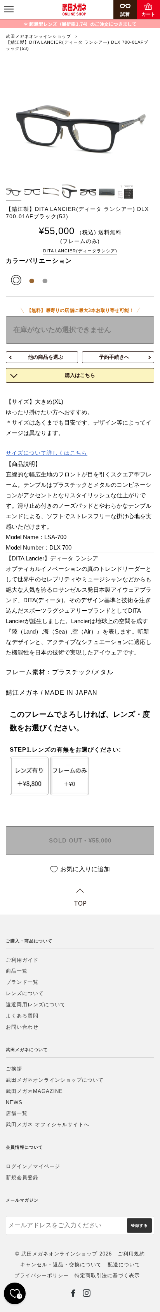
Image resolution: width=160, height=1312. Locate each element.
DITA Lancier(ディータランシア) (80, 250)
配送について (124, 1264)
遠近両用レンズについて (36, 1004)
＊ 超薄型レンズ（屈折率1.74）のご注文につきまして (80, 24)
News (14, 1102)
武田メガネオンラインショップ (38, 36)
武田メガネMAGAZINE (34, 1091)
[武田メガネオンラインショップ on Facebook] (73, 1294)
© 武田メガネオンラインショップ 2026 (63, 1254)
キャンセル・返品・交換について (61, 1264)
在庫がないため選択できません (62, 330)
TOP (80, 903)
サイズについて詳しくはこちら (46, 453)
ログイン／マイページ (33, 1166)
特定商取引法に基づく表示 (107, 1275)
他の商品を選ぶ (45, 357)
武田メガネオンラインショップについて (55, 1080)
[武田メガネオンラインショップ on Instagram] (87, 1294)
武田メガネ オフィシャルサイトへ (47, 1124)
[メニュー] (9, 9)
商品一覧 (17, 971)
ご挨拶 (14, 1069)
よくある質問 (22, 1016)
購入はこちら (80, 375)
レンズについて (25, 993)
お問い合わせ (22, 1027)
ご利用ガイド (22, 960)
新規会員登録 (22, 1177)
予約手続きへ (114, 357)
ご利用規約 (131, 1254)
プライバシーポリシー (41, 1275)
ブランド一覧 (22, 982)
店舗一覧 (17, 1113)
